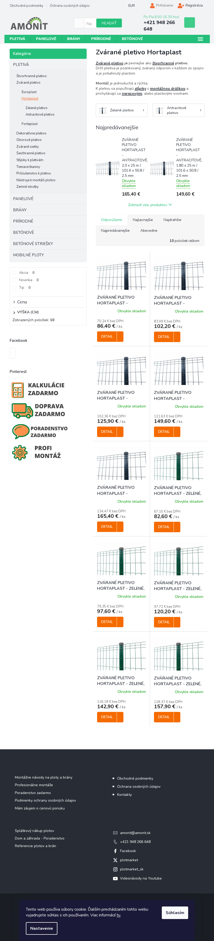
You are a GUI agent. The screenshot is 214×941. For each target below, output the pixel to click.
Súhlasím (175, 913)
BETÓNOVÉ (23, 232)
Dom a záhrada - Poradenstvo (39, 838)
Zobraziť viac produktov (147, 204)
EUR (132, 5)
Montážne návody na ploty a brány (43, 777)
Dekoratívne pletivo (31, 133)
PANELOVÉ (23, 198)
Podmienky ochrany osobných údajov (45, 800)
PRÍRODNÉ (23, 221)
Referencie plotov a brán (35, 845)
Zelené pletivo (36, 108)
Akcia (26, 272)
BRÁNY (20, 210)
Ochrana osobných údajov (70, 5)
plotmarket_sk (132, 869)
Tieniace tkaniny (28, 167)
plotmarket (129, 860)
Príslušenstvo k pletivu (33, 173)
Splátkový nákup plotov (34, 830)
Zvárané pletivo (28, 82)
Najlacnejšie (143, 219)
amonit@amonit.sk (135, 832)
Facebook (128, 850)
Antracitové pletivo (40, 114)
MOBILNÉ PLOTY (28, 255)
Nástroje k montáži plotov (36, 180)
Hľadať (109, 23)
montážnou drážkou (167, 88)
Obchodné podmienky (26, 5)
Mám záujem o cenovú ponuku (40, 808)
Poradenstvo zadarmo (33, 792)
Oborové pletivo (29, 140)
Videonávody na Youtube (141, 878)
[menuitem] (17, 39)
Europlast (29, 92)
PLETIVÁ (21, 64)
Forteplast (30, 124)
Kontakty (124, 794)
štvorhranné (163, 63)
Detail (107, 336)
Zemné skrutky (27, 186)
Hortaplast (30, 98)
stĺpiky (140, 88)
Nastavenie (41, 928)
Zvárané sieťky (27, 146)
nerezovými (132, 93)
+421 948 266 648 (135, 841)
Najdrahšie (172, 219)
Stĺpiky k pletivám (29, 160)
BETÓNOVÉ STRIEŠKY (33, 243)
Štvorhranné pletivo (31, 76)
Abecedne (148, 230)
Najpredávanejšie (115, 230)
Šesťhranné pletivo (30, 153)
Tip (25, 287)
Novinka (29, 279)
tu (118, 915)
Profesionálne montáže (34, 785)
